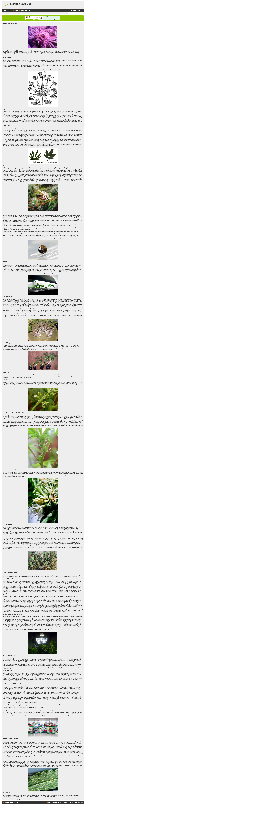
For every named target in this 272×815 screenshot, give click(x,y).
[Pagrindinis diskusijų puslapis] (5, 5)
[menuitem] (15, 10)
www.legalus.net (11, 799)
